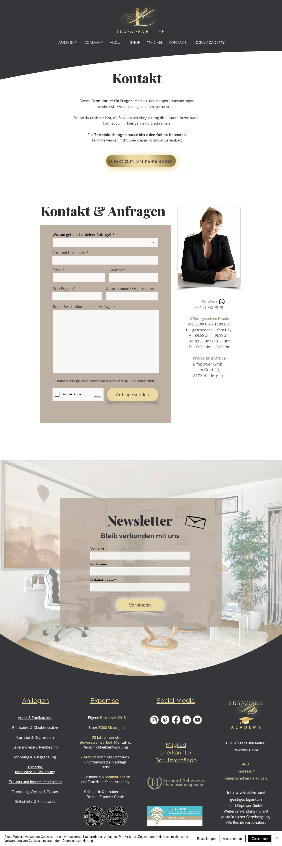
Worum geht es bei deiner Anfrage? (82, 234)
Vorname (97, 548)
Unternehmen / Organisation (130, 288)
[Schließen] (276, 838)
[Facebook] (176, 719)
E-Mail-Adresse (102, 580)
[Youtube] (197, 719)
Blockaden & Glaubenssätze (35, 727)
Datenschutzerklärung (77, 840)
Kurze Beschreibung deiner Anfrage (82, 306)
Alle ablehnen (232, 838)
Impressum (246, 771)
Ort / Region (62, 288)
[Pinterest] (165, 719)
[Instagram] (154, 719)
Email (57, 270)
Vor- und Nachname (69, 252)
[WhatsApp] (221, 301)
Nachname (98, 564)
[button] (68, 42)
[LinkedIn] (186, 719)
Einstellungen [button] (206, 838)
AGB (245, 764)
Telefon (115, 270)
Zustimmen (260, 838)
